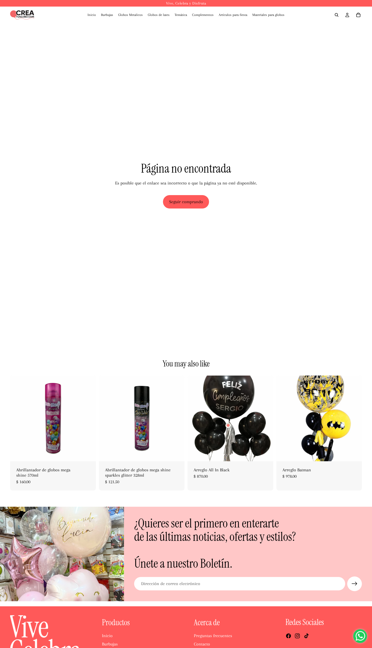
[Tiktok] (306, 636)
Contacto (202, 643)
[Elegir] (354, 453)
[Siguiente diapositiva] (88, 418)
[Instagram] (297, 636)
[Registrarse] (354, 583)
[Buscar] (336, 14)
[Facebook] (288, 636)
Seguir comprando (186, 201)
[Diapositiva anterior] (17, 418)
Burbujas (110, 643)
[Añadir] (88, 453)
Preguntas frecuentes (213, 635)
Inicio (107, 635)
